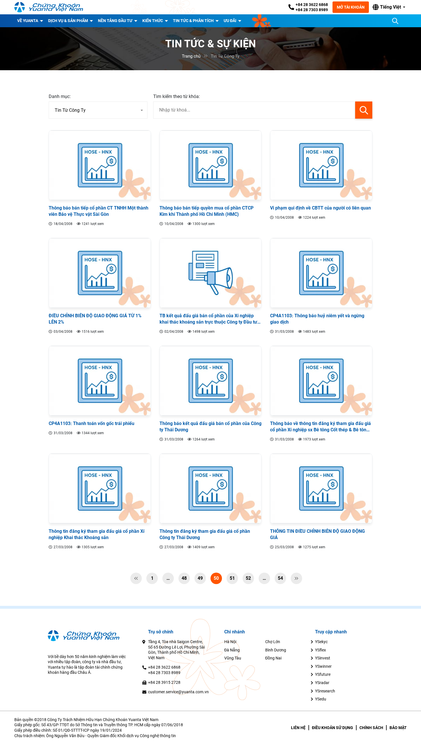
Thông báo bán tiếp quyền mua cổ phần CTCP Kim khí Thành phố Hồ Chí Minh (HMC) (206, 211)
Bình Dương (275, 650)
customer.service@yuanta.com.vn (178, 692)
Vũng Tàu (232, 658)
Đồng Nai (273, 658)
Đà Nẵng (232, 650)
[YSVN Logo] (48, 7)
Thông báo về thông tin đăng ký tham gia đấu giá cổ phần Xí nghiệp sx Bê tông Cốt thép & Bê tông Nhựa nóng (320, 427)
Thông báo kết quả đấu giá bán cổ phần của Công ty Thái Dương (210, 426)
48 (184, 578)
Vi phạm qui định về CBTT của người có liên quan (320, 208)
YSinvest (322, 658)
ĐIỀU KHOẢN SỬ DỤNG (332, 727)
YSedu (320, 699)
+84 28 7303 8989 (312, 9)
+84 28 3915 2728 (164, 682)
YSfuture (322, 674)
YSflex (320, 650)
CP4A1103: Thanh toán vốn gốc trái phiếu (91, 423)
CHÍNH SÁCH (371, 727)
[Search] (395, 21)
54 (280, 578)
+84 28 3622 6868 (312, 4)
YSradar (322, 682)
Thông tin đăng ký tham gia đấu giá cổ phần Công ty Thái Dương (205, 534)
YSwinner (323, 666)
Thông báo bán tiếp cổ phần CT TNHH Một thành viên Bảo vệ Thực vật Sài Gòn (98, 211)
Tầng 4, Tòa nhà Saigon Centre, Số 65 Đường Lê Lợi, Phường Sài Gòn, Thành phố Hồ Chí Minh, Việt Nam (176, 649)
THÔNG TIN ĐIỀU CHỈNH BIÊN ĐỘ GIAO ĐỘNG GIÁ (317, 534)
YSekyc (321, 641)
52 (248, 578)
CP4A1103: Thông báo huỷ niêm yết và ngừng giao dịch (317, 319)
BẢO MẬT (398, 727)
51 (232, 578)
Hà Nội (230, 641)
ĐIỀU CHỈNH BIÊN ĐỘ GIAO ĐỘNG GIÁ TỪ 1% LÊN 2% (95, 319)
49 (200, 578)
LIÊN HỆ (298, 727)
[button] (389, 7)
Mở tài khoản (351, 7)
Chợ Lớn (272, 641)
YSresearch (325, 691)
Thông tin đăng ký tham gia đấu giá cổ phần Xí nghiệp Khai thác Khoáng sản (96, 534)
